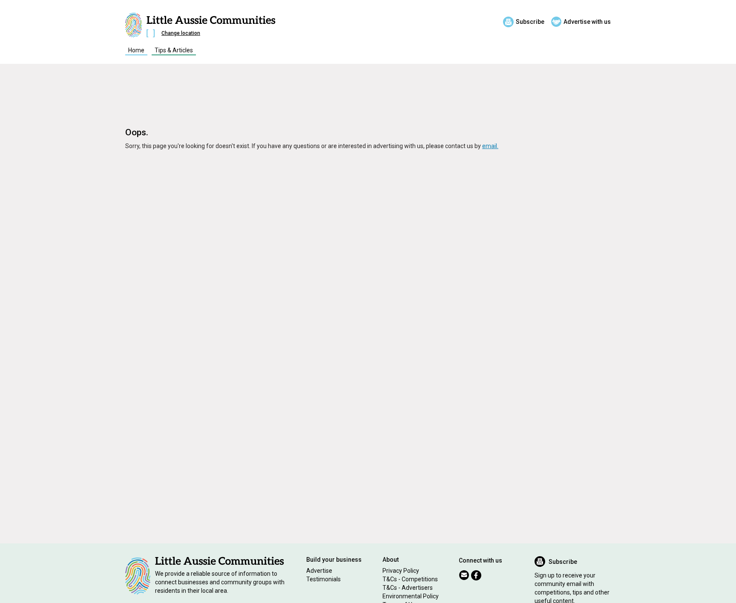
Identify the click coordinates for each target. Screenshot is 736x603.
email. (490, 146)
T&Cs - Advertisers (407, 587)
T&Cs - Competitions (410, 579)
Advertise (319, 570)
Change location (180, 33)
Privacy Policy (400, 570)
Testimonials (323, 579)
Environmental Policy (410, 596)
